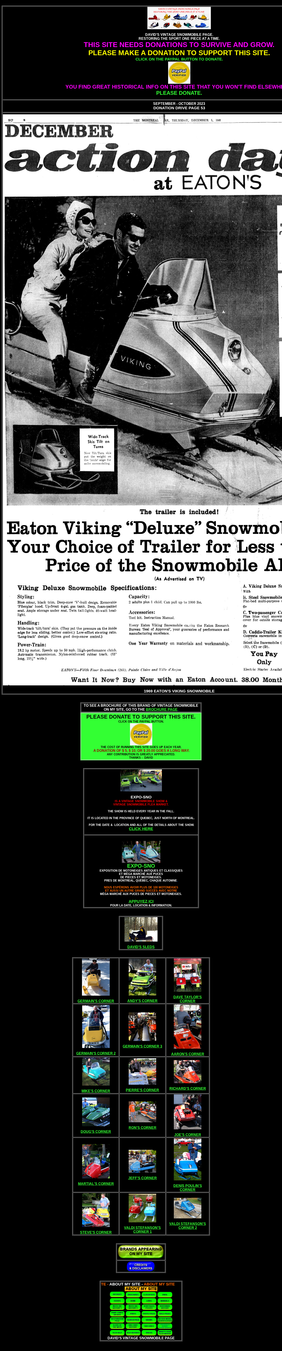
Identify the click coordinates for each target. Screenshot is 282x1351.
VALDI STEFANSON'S (142, 1228)
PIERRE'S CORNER (142, 1090)
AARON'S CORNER (187, 1054)
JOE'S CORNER (187, 1135)
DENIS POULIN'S (187, 1186)
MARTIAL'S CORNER (96, 1184)
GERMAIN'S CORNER (96, 1001)
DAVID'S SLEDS (141, 947)
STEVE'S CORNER (96, 1232)
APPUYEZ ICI (141, 901)
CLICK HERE (141, 829)
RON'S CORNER (142, 1128)
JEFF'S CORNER (142, 1178)
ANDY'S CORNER (142, 1001)
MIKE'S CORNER (96, 1091)
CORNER (187, 1001)
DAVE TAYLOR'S (187, 997)
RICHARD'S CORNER (187, 1088)
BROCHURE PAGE (162, 709)
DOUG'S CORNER (96, 1132)
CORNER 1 (142, 1232)
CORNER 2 (187, 1228)
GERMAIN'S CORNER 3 (142, 1046)
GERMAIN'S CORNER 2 (96, 1053)
